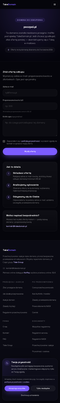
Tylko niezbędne (43, 388)
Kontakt (6, 333)
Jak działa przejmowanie (13, 294)
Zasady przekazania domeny (44, 300)
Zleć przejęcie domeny (12, 288)
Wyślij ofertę (30, 151)
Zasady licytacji (9, 306)
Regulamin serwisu (40, 333)
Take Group (18, 262)
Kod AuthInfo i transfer (41, 294)
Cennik (35, 312)
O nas (5, 327)
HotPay (27, 273)
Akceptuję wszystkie (17, 388)
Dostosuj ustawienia (30, 395)
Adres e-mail (8, 87)
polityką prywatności (31, 141)
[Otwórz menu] (55, 4)
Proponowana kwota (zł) (13, 100)
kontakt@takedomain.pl (16, 226)
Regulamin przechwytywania (15, 312)
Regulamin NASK (39, 339)
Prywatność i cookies (40, 351)
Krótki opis (12, 117)
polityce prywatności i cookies (17, 382)
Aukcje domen (9, 300)
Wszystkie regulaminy (41, 327)
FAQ (4, 339)
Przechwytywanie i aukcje (43, 345)
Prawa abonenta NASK (41, 306)
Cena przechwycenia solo (42, 288)
